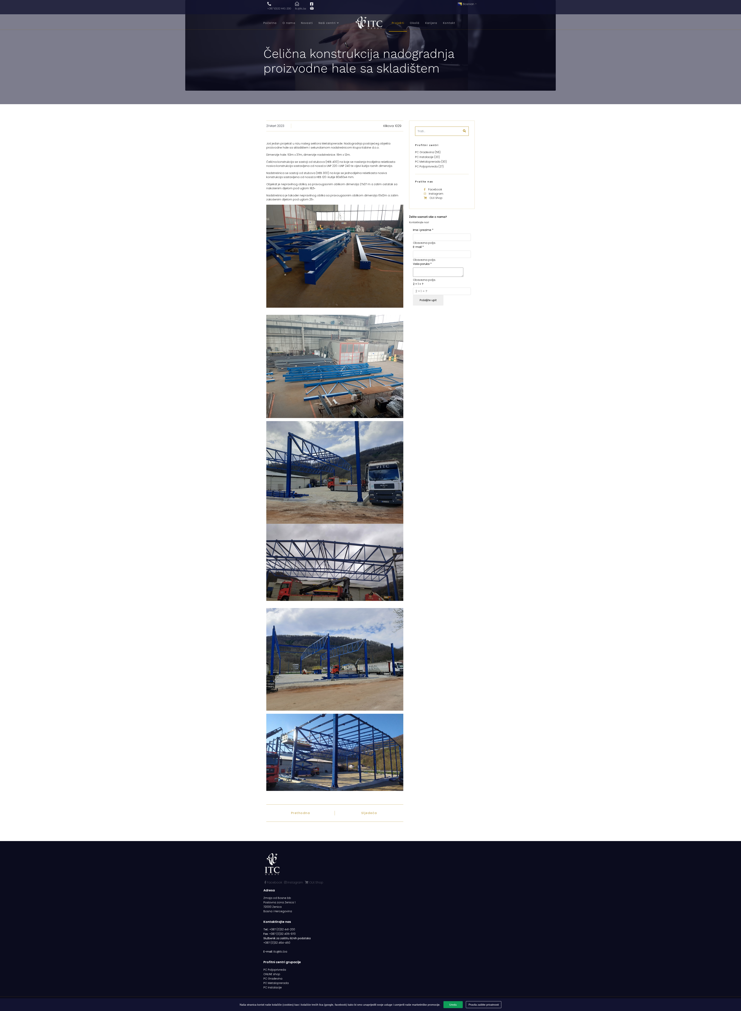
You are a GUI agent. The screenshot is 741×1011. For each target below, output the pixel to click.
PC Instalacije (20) (427, 157)
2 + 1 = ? (418, 284)
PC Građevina (272, 979)
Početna (270, 23)
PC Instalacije (272, 987)
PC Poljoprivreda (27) (429, 166)
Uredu (453, 1004)
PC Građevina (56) (428, 152)
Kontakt (449, 23)
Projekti (398, 23)
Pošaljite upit (428, 300)
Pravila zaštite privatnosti (484, 1004)
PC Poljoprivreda (274, 970)
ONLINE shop (271, 974)
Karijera (431, 23)
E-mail (418, 247)
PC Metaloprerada (276, 983)
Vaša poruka (422, 264)
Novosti (307, 23)
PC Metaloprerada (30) (431, 162)
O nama (289, 23)
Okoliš (414, 23)
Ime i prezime (423, 230)
